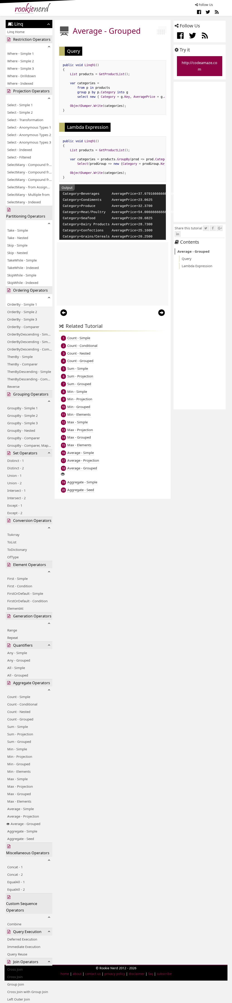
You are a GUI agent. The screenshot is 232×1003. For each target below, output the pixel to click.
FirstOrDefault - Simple (25, 593)
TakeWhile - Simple (22, 260)
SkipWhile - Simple (21, 275)
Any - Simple (17, 652)
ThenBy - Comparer (22, 364)
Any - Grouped (18, 660)
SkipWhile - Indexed (22, 282)
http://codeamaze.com (199, 66)
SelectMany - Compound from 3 (29, 179)
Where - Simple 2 (20, 61)
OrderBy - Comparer (23, 326)
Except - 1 (14, 505)
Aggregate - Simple (22, 831)
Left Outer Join (18, 999)
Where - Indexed (20, 83)
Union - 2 (14, 483)
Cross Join (15, 976)
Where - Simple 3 (20, 68)
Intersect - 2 (16, 498)
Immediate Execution (23, 946)
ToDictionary (17, 549)
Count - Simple (18, 696)
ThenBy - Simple (20, 356)
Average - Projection (23, 816)
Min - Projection (19, 756)
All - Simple (16, 667)
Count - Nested (18, 711)
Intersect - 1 (16, 490)
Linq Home (15, 31)
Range (12, 630)
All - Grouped (17, 675)
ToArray (13, 534)
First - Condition (19, 586)
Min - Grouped (18, 764)
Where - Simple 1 (20, 53)
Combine (14, 924)
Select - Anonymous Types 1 (29, 127)
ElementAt (15, 608)
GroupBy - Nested (21, 430)
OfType (13, 557)
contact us (93, 974)
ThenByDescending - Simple (29, 371)
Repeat (12, 637)
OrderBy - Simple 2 (22, 312)
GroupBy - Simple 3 (22, 423)
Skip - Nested (17, 252)
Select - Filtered (19, 157)
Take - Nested (17, 237)
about (77, 974)
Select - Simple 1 (20, 105)
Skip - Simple (17, 245)
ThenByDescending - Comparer (29, 379)
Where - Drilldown (21, 76)
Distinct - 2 (15, 468)
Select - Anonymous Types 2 (29, 134)
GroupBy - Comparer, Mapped (29, 445)
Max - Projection (20, 786)
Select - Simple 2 (20, 112)
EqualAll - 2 (16, 889)
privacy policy (114, 974)
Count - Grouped (20, 719)
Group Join (15, 984)
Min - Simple (17, 749)
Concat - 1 (15, 867)
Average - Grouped (25, 823)
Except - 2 (14, 513)
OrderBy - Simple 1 (22, 304)
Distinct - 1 (15, 460)
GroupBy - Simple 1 (22, 408)
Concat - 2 (15, 874)
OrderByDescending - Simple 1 (29, 334)
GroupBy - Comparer (23, 438)
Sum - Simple (17, 726)
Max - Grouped (19, 794)
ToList (11, 542)
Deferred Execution (22, 939)
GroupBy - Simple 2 (22, 415)
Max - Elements (19, 801)
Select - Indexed (19, 149)
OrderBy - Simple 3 (22, 319)
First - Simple (17, 578)
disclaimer (137, 974)
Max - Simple (17, 779)
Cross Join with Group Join (27, 991)
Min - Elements (19, 771)
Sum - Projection (20, 734)
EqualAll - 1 (16, 882)
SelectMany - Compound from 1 (29, 164)
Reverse (13, 386)
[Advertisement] (112, 274)
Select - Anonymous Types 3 (29, 142)
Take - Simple (17, 230)
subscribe (164, 974)
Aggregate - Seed (20, 838)
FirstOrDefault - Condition (27, 601)
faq (150, 974)
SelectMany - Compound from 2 (29, 172)
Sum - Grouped (19, 741)
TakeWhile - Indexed (23, 267)
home (64, 974)
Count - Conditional (22, 704)
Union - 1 (14, 475)
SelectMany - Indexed (24, 202)
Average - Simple (20, 808)
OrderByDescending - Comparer (29, 349)
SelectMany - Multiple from (28, 194)
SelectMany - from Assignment (29, 187)
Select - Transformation (25, 120)
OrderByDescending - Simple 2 (29, 341)
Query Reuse (17, 954)
